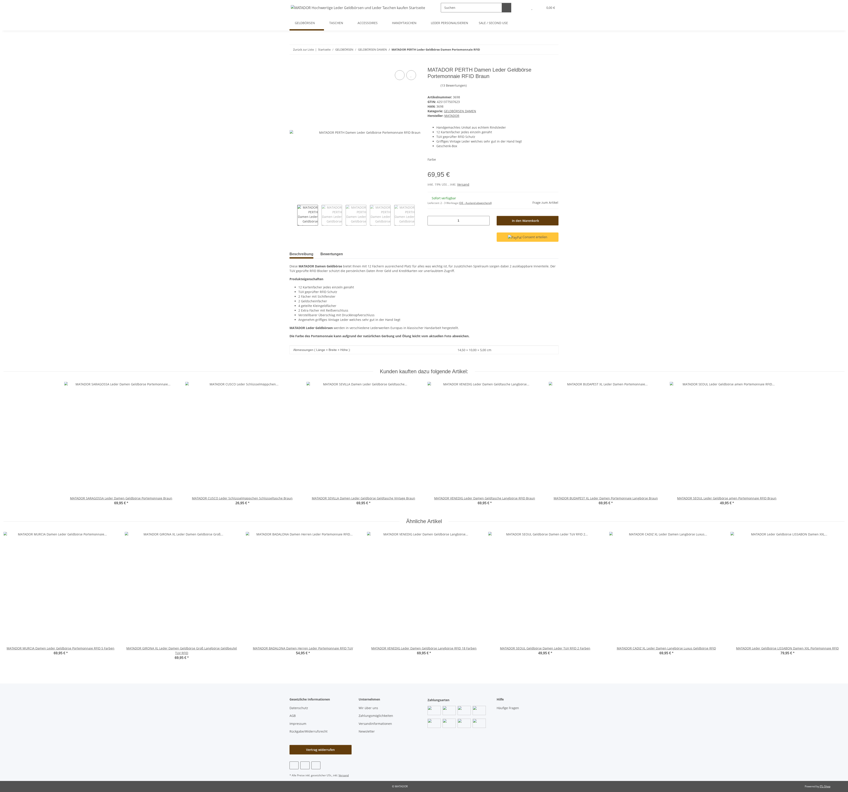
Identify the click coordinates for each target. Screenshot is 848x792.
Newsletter (367, 731)
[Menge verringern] (432, 220)
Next (418, 215)
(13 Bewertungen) (454, 85)
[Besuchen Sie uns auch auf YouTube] (304, 765)
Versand (463, 184)
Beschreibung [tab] (301, 254)
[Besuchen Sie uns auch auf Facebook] (294, 765)
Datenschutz (299, 708)
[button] (523, 7)
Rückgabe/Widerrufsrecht (308, 731)
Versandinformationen (375, 724)
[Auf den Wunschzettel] (411, 75)
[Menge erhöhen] (484, 220)
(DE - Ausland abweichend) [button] (475, 203)
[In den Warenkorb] (293, 64)
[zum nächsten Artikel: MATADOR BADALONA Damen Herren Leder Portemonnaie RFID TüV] (553, 49)
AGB (293, 716)
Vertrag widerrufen (320, 750)
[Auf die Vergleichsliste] (400, 75)
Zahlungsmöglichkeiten (376, 716)
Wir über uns (368, 708)
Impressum (298, 724)
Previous (293, 215)
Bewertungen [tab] (331, 254)
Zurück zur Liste (303, 49)
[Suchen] (506, 7)
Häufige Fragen (508, 708)
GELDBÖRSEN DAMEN (460, 111)
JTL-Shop (825, 786)
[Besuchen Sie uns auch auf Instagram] (315, 765)
